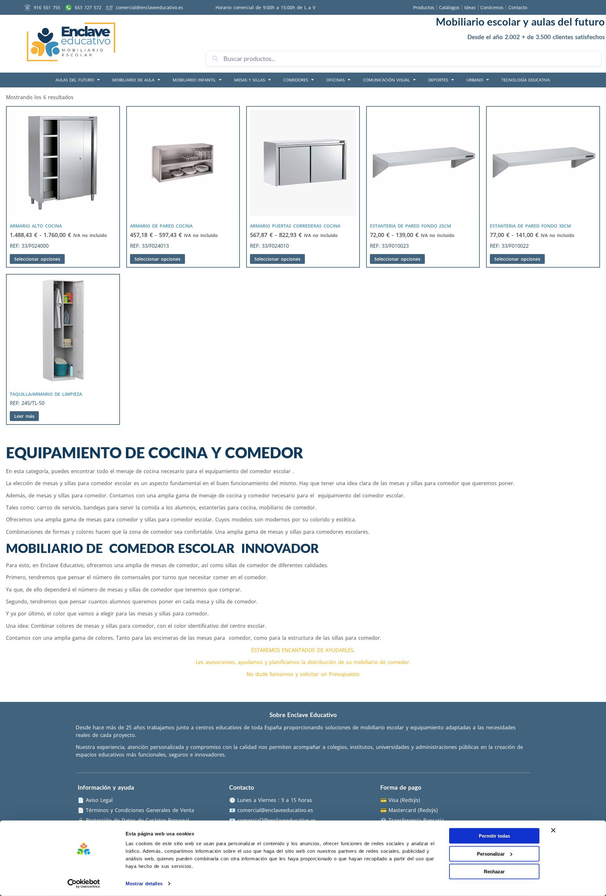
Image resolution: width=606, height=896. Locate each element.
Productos (423, 7)
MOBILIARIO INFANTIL (194, 80)
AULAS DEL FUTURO (75, 80)
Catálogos (449, 7)
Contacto (517, 7)
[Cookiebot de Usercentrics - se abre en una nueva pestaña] (83, 883)
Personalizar (491, 853)
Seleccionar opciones (37, 259)
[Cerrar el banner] (553, 830)
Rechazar (494, 871)
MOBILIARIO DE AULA (133, 80)
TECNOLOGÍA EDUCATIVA (526, 80)
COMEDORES (295, 80)
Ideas (470, 7)
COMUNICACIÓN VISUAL (386, 80)
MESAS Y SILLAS (249, 80)
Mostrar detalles (144, 883)
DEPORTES (438, 80)
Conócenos (491, 7)
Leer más (24, 416)
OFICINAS (335, 80)
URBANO (474, 80)
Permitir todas (494, 836)
